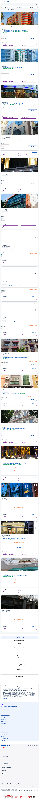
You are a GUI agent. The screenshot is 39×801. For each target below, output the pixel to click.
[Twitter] (5, 783)
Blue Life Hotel (4, 281)
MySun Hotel (4, 209)
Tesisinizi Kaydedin (6, 760)
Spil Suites (4, 317)
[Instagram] (2, 783)
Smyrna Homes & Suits (6, 136)
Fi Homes (3, 389)
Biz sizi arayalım (6, 756)
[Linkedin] (13, 783)
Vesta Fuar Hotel (5, 100)
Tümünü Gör (34, 42)
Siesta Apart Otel (5, 353)
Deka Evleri (4, 572)
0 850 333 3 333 (6, 752)
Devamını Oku (4, 698)
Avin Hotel (4, 173)
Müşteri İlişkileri (5, 763)
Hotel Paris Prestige (6, 610)
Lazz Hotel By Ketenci (6, 535)
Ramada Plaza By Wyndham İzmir (8, 26)
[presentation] (35, 19)
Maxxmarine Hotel (5, 424)
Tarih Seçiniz (32, 38)
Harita (32, 7)
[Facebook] (8, 783)
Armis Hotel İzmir (5, 63)
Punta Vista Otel (5, 460)
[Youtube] (11, 783)
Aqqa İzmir (4, 498)
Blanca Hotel (4, 245)
